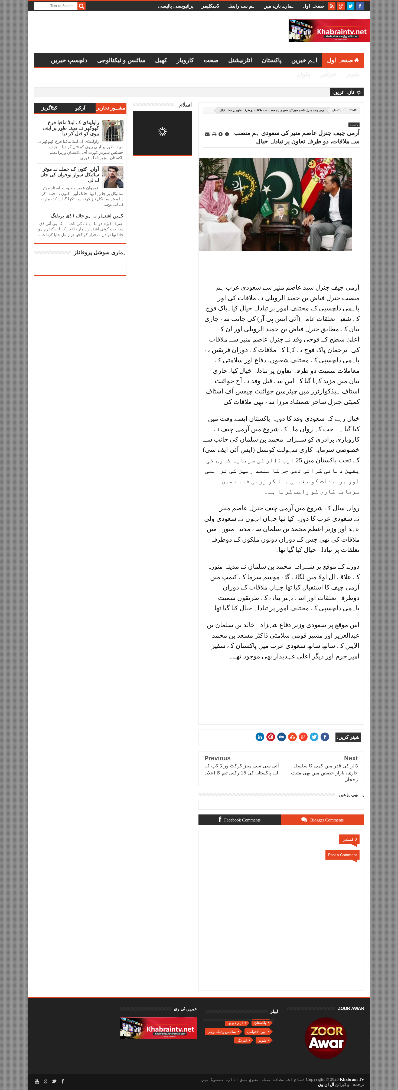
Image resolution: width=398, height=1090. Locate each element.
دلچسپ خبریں (69, 60)
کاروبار (185, 60)
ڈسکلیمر (210, 6)
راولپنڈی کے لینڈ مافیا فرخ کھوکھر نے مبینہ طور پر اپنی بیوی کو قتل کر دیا (71, 128)
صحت (211, 60)
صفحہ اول (313, 6)
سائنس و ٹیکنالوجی (121, 60)
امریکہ (242, 1040)
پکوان (303, 74)
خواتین (328, 74)
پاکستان (272, 60)
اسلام (185, 105)
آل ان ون (326, 1084)
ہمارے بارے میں (279, 6)
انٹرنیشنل (240, 60)
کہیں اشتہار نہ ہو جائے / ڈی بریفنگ (87, 215)
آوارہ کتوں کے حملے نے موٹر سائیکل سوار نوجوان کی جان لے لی (69, 174)
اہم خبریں (304, 60)
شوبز (352, 74)
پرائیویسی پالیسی (176, 6)
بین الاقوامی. (256, 1032)
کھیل (161, 60)
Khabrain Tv (352, 1079)
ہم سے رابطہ (241, 6)
